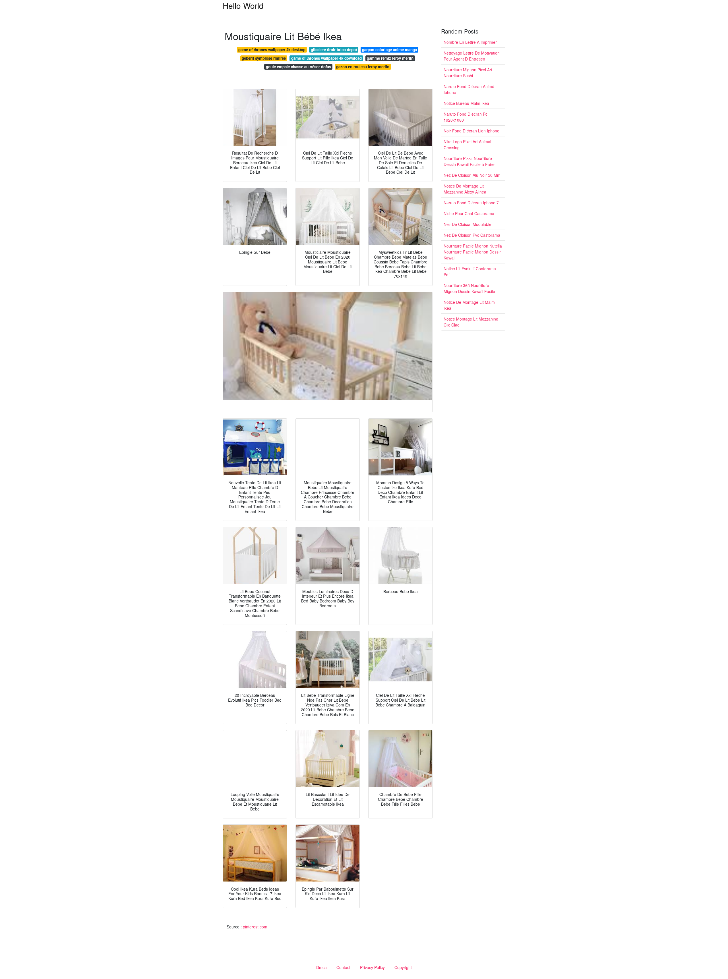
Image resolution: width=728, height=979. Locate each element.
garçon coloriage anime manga (389, 49)
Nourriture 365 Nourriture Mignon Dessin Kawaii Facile (469, 288)
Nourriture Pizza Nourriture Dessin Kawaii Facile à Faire (469, 161)
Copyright (403, 967)
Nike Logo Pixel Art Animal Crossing (467, 144)
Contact (343, 967)
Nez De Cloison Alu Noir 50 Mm (472, 175)
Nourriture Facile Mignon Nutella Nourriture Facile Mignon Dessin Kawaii (473, 252)
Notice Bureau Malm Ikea (466, 103)
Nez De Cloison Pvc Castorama (472, 235)
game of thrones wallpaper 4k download (326, 58)
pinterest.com (255, 927)
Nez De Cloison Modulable (467, 224)
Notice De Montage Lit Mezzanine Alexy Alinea (465, 189)
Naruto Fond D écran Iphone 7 (471, 202)
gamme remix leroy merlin (390, 58)
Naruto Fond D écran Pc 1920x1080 (465, 117)
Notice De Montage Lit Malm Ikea (469, 305)
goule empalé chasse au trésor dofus (298, 66)
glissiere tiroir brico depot (334, 49)
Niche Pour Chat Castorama (469, 213)
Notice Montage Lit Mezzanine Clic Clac (471, 322)
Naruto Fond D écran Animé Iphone (469, 89)
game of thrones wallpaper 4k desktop (271, 49)
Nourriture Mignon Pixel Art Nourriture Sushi (468, 72)
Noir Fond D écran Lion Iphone (471, 131)
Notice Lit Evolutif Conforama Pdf (470, 271)
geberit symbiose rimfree (264, 58)
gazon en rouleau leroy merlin (362, 66)
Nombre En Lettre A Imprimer (470, 42)
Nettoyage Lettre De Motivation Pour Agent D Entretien (472, 56)
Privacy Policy (372, 967)
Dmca (321, 967)
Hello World (243, 5)
